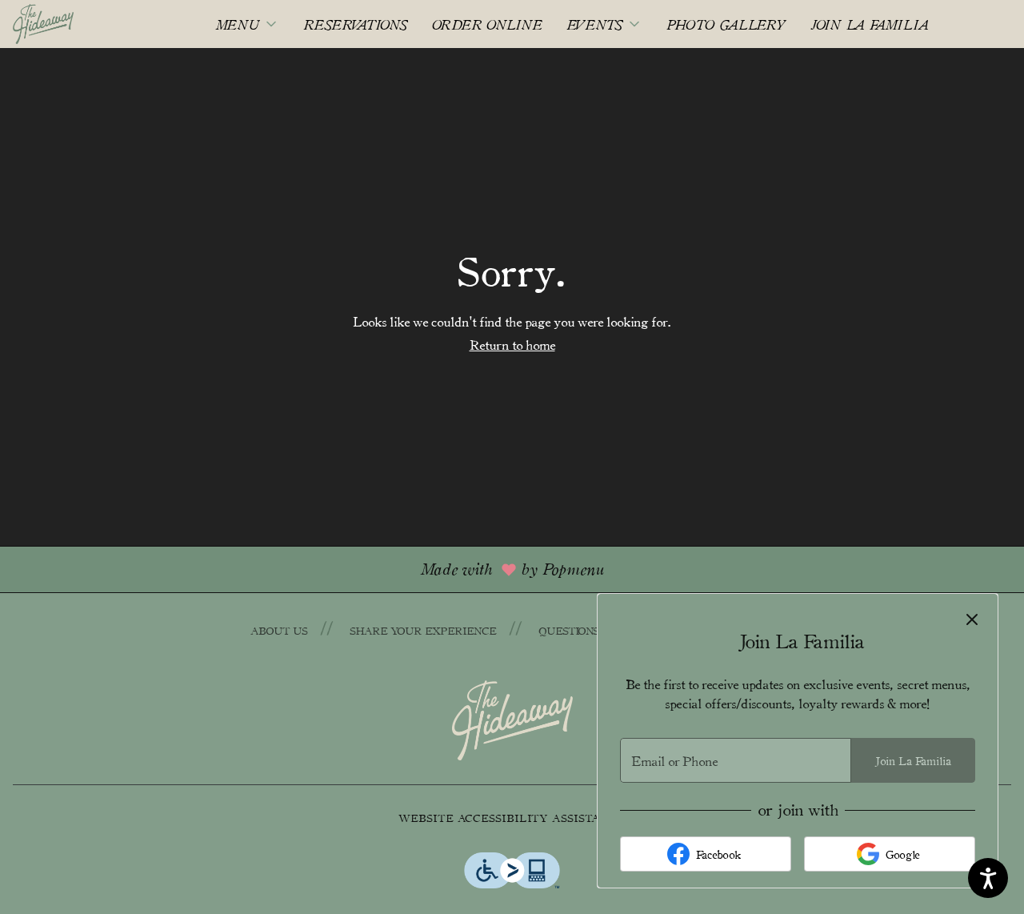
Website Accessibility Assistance (512, 817)
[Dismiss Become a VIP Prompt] (972, 619)
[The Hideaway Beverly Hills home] (85, 24)
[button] (247, 24)
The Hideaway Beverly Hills (512, 720)
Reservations (355, 23)
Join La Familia (869, 23)
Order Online (487, 23)
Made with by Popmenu (308, 568)
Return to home (512, 344)
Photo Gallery (726, 23)
